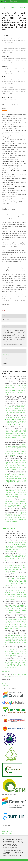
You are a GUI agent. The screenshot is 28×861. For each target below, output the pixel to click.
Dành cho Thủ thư (7, 833)
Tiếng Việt (5, 685)
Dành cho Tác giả (7, 831)
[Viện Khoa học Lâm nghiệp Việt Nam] (9, 745)
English (4, 683)
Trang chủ (5, 7)
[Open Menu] (1, 1)
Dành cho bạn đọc (7, 829)
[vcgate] (14, 713)
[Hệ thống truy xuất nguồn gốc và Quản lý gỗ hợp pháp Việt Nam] (12, 776)
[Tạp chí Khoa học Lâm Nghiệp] (14, 704)
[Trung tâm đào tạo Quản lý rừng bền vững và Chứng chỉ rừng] (14, 791)
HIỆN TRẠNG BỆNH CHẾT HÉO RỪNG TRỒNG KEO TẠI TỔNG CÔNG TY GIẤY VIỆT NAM (15, 651)
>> (4, 524)
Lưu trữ (13, 7)
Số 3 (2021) (23, 7)
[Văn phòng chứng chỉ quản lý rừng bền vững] (12, 761)
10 (10, 671)
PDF (4, 310)
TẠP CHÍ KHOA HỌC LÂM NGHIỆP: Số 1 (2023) (15, 392)
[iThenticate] (13, 698)
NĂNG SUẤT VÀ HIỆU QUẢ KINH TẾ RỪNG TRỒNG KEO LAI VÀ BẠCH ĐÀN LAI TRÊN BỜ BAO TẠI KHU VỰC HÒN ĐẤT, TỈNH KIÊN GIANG (15, 580)
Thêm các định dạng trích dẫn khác (13, 344)
